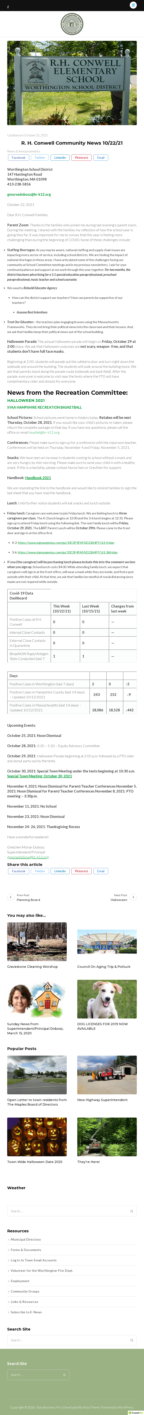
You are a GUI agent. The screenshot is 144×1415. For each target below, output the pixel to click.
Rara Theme (91, 1407)
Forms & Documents (26, 1250)
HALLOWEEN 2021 (26, 400)
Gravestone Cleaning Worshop (32, 967)
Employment (20, 1281)
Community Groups (25, 1291)
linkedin (60, 157)
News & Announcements (23, 151)
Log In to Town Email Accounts (34, 1260)
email (100, 157)
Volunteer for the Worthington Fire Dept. (42, 1270)
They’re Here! (88, 1162)
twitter (40, 157)
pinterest (81, 157)
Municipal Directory (26, 1239)
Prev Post (28, 897)
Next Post (119, 897)
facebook (18, 157)
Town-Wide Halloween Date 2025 (34, 1162)
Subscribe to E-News (26, 1312)
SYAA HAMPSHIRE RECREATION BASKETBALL (44, 407)
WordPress (125, 1407)
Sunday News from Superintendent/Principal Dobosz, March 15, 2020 (35, 1028)
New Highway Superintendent (102, 1100)
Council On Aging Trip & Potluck (103, 967)
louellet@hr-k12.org (44, 432)
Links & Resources (24, 1302)
